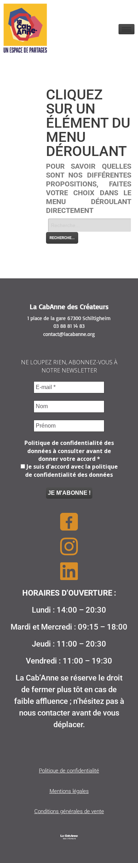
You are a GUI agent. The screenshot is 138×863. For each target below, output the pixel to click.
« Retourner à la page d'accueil (79, 247)
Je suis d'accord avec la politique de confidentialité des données (71, 470)
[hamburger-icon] (126, 29)
